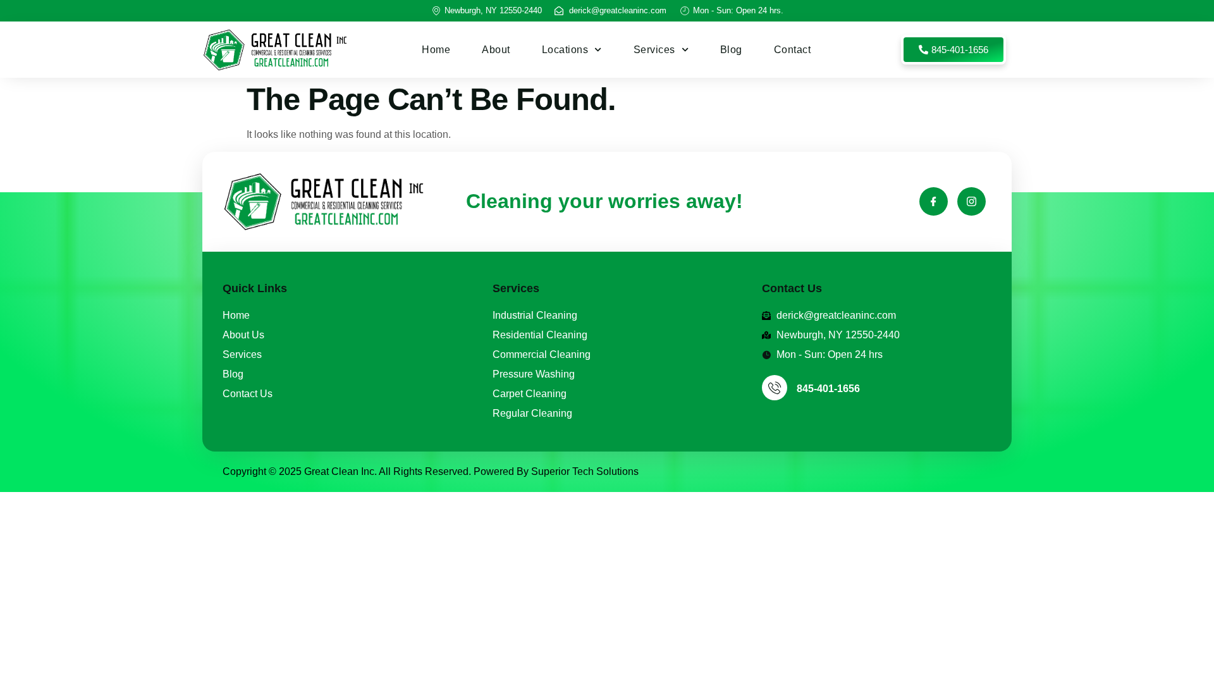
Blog (731, 49)
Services (654, 49)
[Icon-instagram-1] (971, 201)
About (496, 49)
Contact (792, 49)
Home (436, 49)
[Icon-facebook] (933, 201)
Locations (565, 49)
